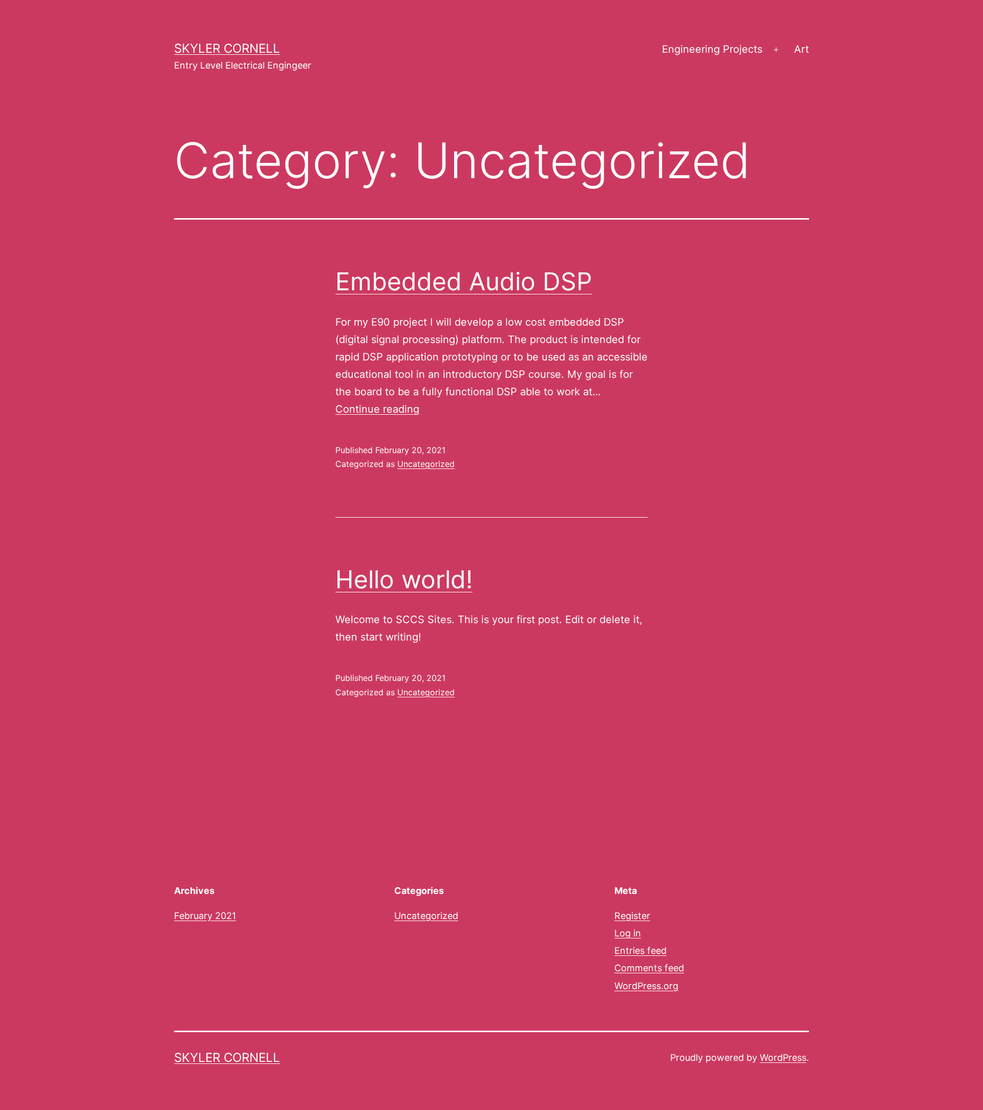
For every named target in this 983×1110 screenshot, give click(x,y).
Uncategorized (426, 464)
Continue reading (377, 409)
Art (801, 49)
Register (632, 915)
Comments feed (649, 968)
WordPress (783, 1057)
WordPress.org (646, 985)
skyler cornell (227, 48)
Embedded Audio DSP (463, 281)
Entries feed (640, 950)
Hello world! (404, 579)
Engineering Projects (712, 49)
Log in (627, 933)
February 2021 (205, 915)
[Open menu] (776, 49)
